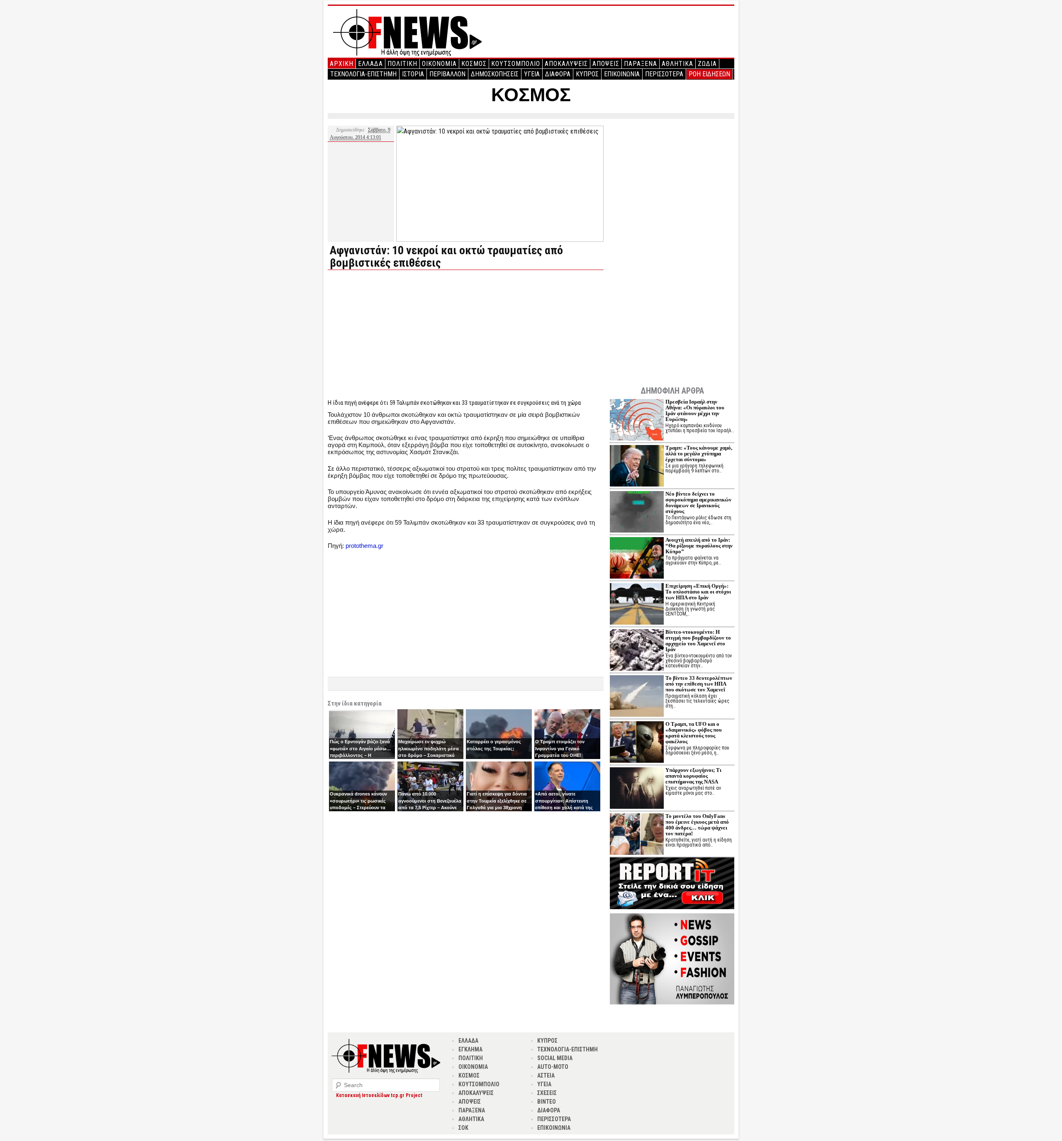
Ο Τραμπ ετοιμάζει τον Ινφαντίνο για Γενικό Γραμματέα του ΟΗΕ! (560, 748)
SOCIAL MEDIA (554, 1058)
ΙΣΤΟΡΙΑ (413, 74)
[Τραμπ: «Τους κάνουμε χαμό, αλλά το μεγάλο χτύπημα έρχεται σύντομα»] (637, 467)
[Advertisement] (397, 334)
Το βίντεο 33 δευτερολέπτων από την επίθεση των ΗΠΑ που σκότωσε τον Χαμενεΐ (698, 684)
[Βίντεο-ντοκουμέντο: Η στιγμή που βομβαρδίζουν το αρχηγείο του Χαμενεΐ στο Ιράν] (637, 651)
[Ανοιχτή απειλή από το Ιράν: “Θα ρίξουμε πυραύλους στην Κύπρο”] (637, 559)
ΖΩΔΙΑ (707, 64)
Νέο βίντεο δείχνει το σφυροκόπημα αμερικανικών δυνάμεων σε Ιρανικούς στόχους (698, 502)
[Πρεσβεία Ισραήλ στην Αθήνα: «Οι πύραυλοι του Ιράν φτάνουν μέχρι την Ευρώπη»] (637, 421)
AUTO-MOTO (552, 1066)
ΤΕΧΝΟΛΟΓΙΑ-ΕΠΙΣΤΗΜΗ (363, 74)
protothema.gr (364, 545)
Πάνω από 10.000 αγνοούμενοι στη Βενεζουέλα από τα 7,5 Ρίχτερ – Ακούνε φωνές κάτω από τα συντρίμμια (429, 807)
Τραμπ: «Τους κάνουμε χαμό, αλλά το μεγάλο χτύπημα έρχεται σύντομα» (698, 453)
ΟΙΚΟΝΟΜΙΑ (439, 64)
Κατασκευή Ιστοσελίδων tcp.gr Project (379, 1095)
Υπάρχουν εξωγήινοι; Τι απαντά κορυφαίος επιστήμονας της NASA (693, 776)
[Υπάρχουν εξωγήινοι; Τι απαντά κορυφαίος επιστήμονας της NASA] (637, 789)
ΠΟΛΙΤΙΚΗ (402, 64)
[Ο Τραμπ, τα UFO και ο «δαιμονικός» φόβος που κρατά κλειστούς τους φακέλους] (637, 743)
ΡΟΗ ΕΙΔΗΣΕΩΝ (709, 74)
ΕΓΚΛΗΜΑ (470, 1049)
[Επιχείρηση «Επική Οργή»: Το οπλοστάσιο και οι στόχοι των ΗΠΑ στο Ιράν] (637, 605)
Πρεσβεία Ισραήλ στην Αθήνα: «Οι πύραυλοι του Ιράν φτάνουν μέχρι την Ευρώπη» (694, 410)
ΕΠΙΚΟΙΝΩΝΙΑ (622, 74)
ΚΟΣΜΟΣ (474, 64)
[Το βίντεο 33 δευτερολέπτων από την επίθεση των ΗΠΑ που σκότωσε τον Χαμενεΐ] (637, 697)
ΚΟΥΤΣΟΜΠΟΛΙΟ (515, 64)
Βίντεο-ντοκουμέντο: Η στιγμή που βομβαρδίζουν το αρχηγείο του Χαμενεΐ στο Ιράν (698, 640)
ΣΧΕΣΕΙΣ (547, 1093)
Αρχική (341, 64)
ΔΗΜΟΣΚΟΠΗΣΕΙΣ (495, 74)
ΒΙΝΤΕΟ (546, 1101)
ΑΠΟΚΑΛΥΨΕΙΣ (566, 64)
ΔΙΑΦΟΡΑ (557, 74)
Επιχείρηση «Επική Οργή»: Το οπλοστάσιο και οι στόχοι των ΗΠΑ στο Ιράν (698, 592)
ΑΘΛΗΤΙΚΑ (677, 64)
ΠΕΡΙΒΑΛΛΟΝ (447, 74)
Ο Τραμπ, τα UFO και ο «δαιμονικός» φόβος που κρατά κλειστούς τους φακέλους (693, 732)
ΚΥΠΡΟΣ (587, 74)
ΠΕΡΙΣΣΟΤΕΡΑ (664, 74)
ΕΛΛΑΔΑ (370, 64)
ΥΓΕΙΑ (532, 74)
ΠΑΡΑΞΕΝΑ (640, 64)
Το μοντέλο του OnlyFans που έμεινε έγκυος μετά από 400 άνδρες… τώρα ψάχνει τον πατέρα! (697, 825)
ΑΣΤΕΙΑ (546, 1075)
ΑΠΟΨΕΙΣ (605, 64)
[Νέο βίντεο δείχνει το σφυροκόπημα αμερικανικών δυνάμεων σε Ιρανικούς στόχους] (637, 513)
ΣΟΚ (463, 1127)
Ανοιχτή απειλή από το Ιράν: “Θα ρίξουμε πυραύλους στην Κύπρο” (699, 546)
